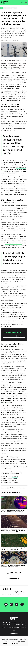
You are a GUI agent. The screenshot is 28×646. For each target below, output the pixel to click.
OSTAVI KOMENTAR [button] (14, 578)
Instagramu (15, 476)
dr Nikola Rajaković (13, 40)
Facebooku (14, 478)
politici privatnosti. (21, 641)
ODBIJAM (5, 643)
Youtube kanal (14, 482)
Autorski (6, 8)
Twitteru (14, 480)
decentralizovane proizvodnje (13, 243)
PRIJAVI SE (20, 336)
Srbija (13, 8)
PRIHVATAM (15, 643)
